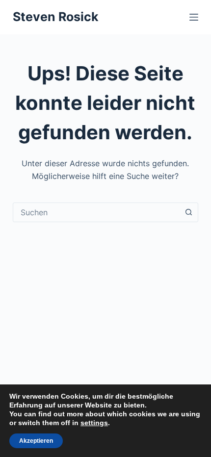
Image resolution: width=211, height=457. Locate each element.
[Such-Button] (188, 212)
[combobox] (96, 212)
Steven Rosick (56, 16)
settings (94, 423)
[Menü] (193, 17)
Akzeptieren (36, 440)
